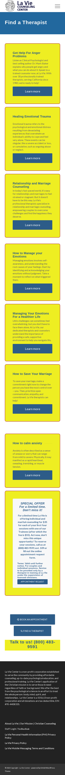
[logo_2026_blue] (27, 6)
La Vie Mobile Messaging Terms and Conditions (29, 748)
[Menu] (56, 6)
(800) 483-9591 (41, 644)
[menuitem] (56, 6)
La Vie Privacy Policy (15, 742)
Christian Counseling (45, 723)
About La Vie (11, 723)
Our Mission (26, 723)
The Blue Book (23, 729)
